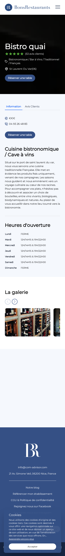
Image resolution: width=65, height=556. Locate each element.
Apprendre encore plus (21, 539)
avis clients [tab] (32, 106)
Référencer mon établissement (32, 493)
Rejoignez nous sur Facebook (32, 506)
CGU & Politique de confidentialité (32, 500)
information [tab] (13, 106)
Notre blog (32, 487)
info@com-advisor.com (32, 467)
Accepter (33, 546)
